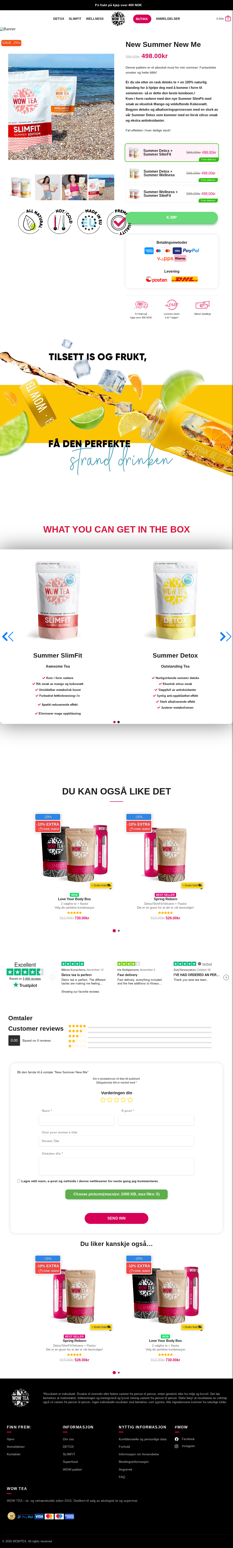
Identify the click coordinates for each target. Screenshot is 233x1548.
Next (110, 179)
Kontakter (14, 1454)
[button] (114, 722)
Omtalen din (52, 1153)
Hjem (118, 18)
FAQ (122, 1477)
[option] (99, 876)
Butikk (142, 19)
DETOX (58, 19)
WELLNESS (95, 19)
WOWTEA (19, 1541)
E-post (128, 1110)
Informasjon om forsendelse (139, 1454)
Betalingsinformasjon (134, 1461)
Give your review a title (59, 1132)
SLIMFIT (75, 19)
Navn (47, 1110)
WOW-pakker (72, 1469)
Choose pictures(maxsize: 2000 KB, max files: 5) (116, 1194)
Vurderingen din (116, 1093)
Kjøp (172, 217)
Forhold (124, 1446)
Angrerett (125, 1469)
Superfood (70, 1461)
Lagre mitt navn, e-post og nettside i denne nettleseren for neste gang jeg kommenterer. (89, 1181)
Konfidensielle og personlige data (143, 1439)
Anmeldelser (168, 19)
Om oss (68, 1439)
